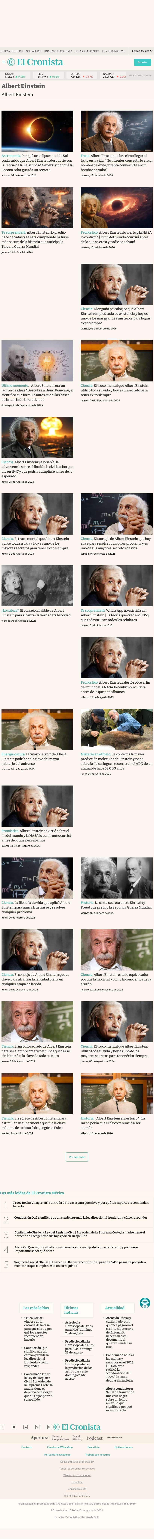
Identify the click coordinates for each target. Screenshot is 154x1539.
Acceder (142, 62)
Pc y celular (110, 51)
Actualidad (33, 51)
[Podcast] (95, 1438)
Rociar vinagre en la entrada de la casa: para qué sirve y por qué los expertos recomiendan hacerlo (81, 1204)
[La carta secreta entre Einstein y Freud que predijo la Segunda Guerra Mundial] (117, 878)
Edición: (140, 51)
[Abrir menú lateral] (4, 62)
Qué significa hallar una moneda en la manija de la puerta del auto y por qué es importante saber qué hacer (77, 1249)
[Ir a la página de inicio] (35, 62)
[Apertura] (39, 1438)
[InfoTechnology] (114, 1438)
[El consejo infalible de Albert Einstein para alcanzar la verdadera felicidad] (37, 586)
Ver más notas (77, 1156)
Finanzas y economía (58, 51)
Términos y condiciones (77, 1475)
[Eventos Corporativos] (60, 1438)
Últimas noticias (12, 51)
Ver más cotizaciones (140, 75)
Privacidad (77, 1482)
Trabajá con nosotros (97, 1454)
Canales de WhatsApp (60, 1447)
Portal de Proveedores (57, 1454)
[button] (145, 1303)
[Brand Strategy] (77, 1438)
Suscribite (94, 1447)
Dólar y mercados (87, 51)
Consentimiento (77, 1488)
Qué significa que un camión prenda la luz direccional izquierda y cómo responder (80, 1217)
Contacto (26, 1447)
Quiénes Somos (124, 1447)
